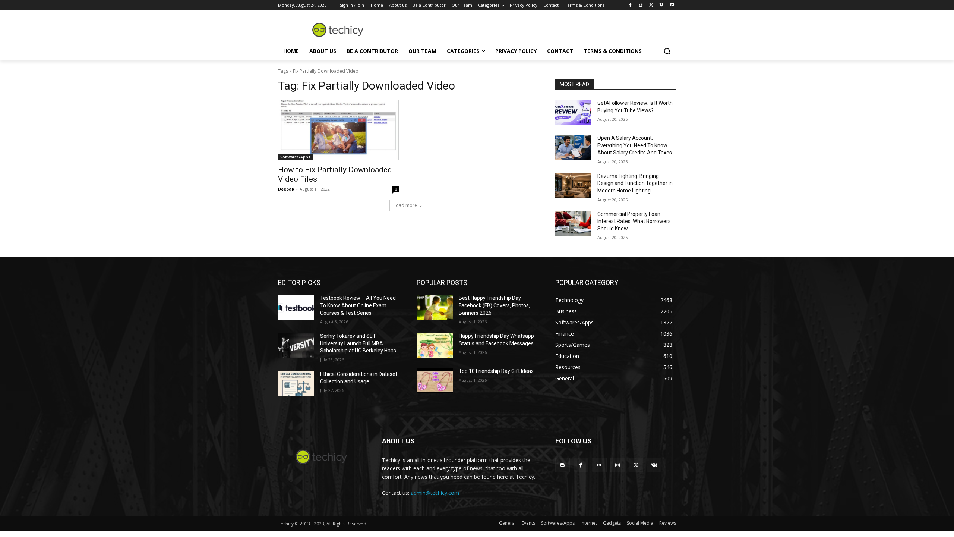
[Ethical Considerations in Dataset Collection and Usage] (296, 383)
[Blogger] (562, 465)
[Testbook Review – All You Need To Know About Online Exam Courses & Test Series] (296, 307)
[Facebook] (630, 5)
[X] (651, 5)
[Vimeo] (661, 5)
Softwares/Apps (295, 157)
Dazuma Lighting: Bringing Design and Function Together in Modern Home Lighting (635, 183)
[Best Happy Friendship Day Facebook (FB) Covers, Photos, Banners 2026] (435, 307)
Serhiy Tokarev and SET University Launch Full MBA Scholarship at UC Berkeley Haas (358, 343)
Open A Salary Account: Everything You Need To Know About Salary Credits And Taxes (634, 145)
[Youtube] (671, 5)
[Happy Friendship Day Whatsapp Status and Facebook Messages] (435, 345)
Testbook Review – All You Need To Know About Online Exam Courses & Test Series (358, 305)
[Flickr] (599, 465)
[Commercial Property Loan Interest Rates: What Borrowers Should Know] (573, 223)
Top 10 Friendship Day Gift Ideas (496, 371)
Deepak (286, 189)
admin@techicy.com (435, 492)
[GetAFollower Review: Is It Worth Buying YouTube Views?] (573, 112)
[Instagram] (640, 5)
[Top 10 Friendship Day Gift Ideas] (435, 380)
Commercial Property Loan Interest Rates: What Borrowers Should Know (634, 221)
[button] (667, 51)
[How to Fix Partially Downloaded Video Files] (338, 130)
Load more (405, 205)
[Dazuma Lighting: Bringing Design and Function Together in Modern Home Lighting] (573, 185)
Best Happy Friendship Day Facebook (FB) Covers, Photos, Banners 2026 (494, 305)
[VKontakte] (654, 465)
